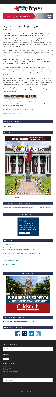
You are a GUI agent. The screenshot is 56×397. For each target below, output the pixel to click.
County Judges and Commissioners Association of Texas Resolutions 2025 (22, 253)
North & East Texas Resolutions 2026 (12, 257)
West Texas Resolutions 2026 (10, 264)
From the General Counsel (14, 113)
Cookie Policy (6, 358)
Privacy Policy (6, 354)
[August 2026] (28, 165)
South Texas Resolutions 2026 (10, 260)
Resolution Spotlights (8, 244)
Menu (29, 2)
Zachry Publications (30, 391)
